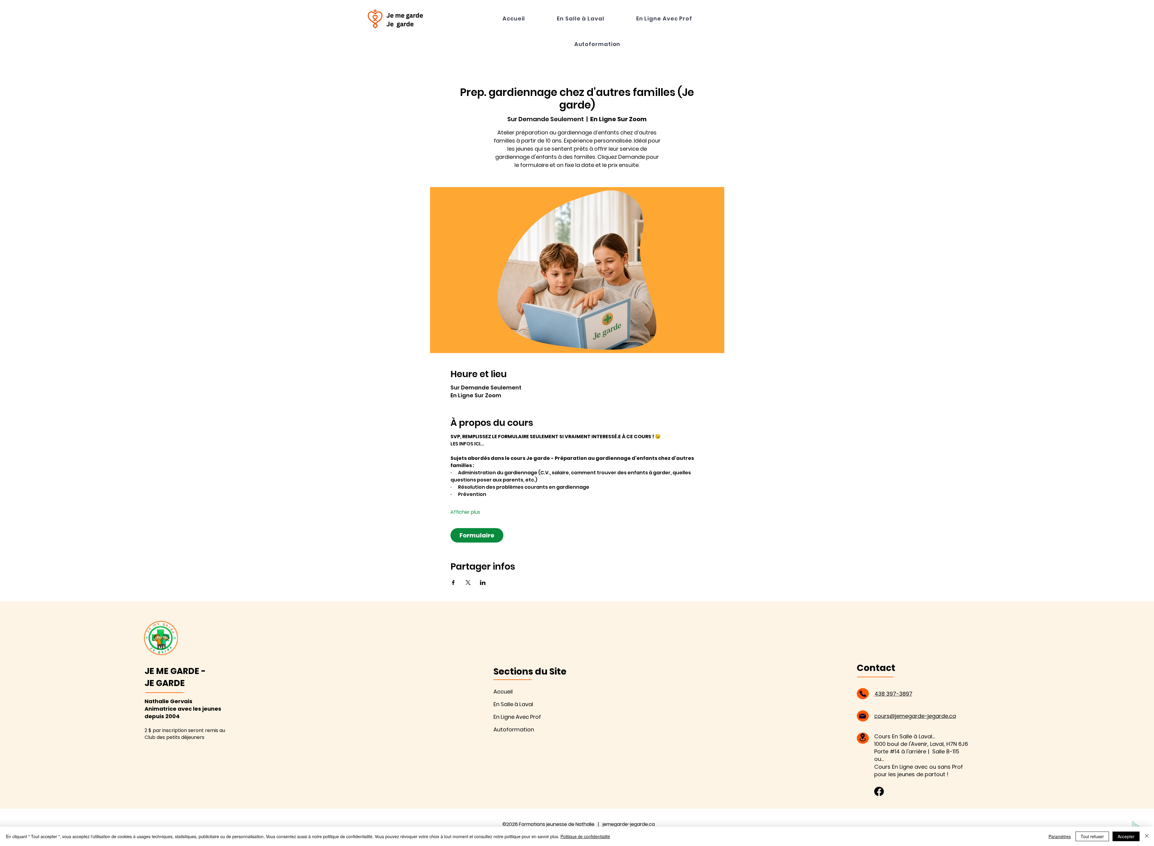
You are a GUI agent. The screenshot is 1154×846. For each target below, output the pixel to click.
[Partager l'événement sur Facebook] (453, 582)
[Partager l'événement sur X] (468, 582)
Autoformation (513, 729)
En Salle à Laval (513, 704)
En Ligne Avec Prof (517, 717)
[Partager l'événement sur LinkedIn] (483, 582)
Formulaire (476, 535)
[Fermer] (1146, 836)
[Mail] (862, 716)
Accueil (503, 691)
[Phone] (863, 694)
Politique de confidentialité (585, 836)
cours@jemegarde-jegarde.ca (915, 716)
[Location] (863, 737)
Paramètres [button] (1060, 836)
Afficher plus (465, 512)
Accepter (1126, 836)
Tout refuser (1092, 836)
